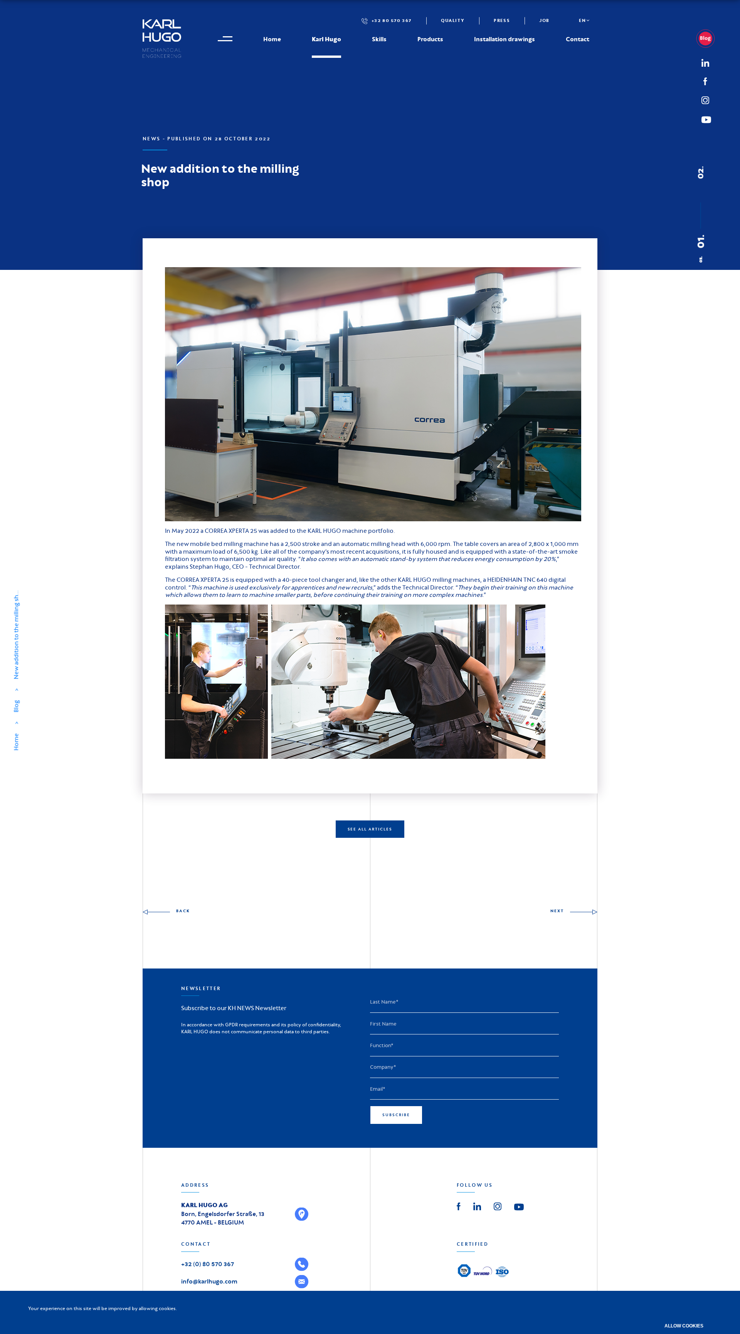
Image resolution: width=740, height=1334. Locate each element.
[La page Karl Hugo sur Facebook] (459, 1205)
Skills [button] (379, 39)
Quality (452, 20)
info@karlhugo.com (209, 1281)
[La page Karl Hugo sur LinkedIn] (477, 1205)
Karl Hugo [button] (326, 39)
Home (272, 39)
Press (502, 20)
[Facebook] (705, 80)
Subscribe (396, 1114)
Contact (577, 39)
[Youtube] (519, 1206)
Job (544, 20)
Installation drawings (504, 39)
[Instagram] (705, 99)
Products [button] (430, 39)
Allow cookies (683, 1326)
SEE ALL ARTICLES (370, 829)
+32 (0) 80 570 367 (207, 1264)
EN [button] (582, 20)
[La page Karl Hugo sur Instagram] (497, 1205)
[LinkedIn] (708, 38)
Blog (16, 706)
